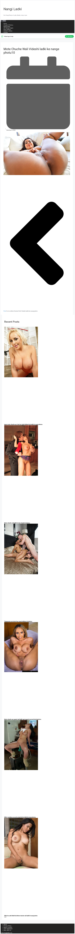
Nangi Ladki (13, 9)
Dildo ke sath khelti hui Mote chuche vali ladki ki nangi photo (21, 915)
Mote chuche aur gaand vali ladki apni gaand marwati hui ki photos (22, 719)
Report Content (8, 927)
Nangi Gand (7, 26)
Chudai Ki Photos (8, 25)
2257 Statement (8, 928)
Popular (6, 32)
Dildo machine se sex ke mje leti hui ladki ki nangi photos (20, 817)
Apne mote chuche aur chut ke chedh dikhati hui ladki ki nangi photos (23, 424)
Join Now (70, 36)
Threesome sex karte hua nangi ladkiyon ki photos (18, 621)
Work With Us (7, 930)
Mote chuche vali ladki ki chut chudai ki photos (17, 523)
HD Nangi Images (8, 28)
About (5, 924)
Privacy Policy (7, 926)
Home (5, 23)
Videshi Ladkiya (8, 31)
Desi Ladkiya (7, 29)
